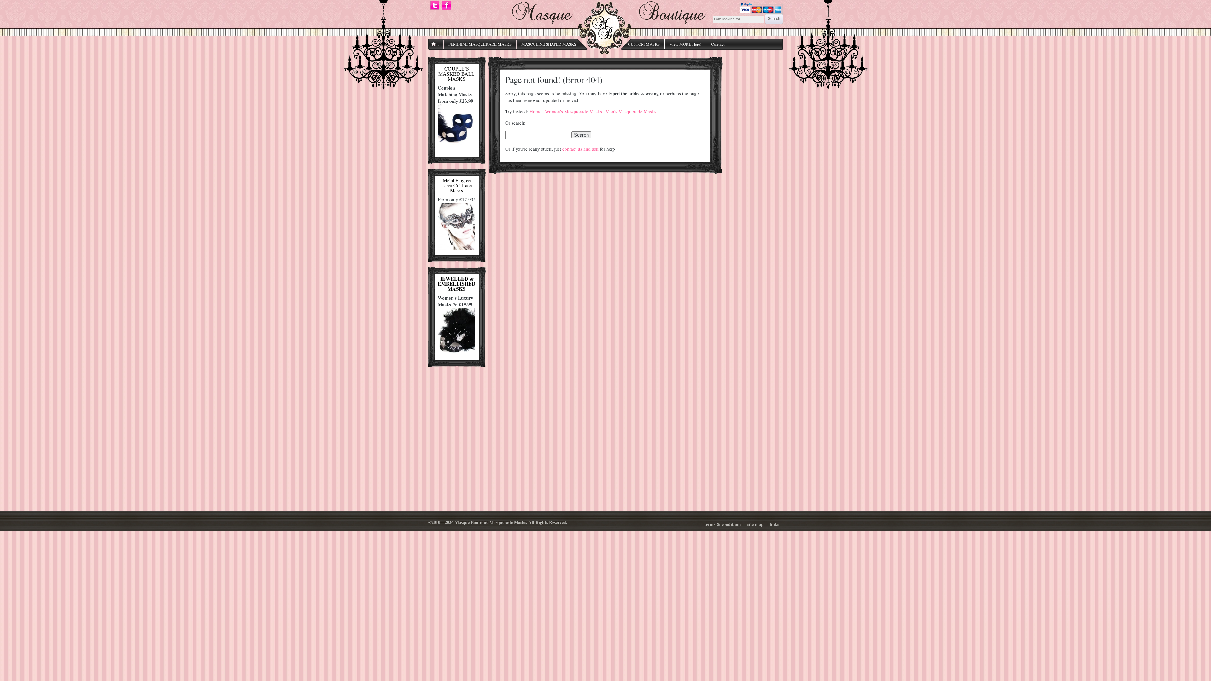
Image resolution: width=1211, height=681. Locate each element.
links (774, 524)
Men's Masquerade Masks (631, 111)
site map (755, 524)
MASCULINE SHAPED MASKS (548, 44)
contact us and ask (580, 149)
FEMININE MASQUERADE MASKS (480, 44)
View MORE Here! (685, 44)
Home (535, 111)
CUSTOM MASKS (644, 44)
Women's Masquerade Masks (573, 111)
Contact (718, 44)
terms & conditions (723, 524)
